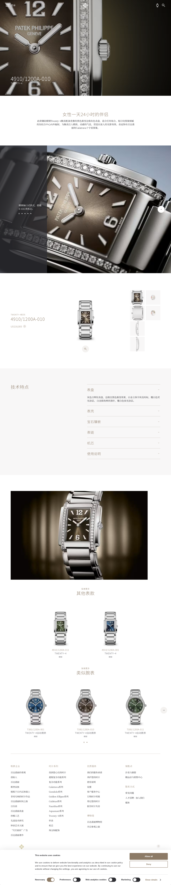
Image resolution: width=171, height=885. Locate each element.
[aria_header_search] (163, 5)
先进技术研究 (17, 820)
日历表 (14, 806)
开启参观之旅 (93, 826)
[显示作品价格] (24, 326)
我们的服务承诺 (94, 772)
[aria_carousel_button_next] (161, 209)
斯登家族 (15, 787)
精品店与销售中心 (133, 777)
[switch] (77, 880)
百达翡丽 (15, 782)
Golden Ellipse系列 (58, 796)
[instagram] (158, 846)
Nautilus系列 (55, 806)
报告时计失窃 (93, 806)
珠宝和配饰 (54, 830)
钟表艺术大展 (17, 825)
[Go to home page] (85, 5)
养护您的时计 (93, 777)
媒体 (127, 802)
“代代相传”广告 (19, 830)
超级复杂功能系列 (57, 777)
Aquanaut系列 (56, 811)
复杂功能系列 (55, 782)
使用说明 (91, 782)
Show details (151, 880)
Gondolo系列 (55, 791)
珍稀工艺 (15, 815)
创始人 (14, 777)
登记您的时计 (93, 801)
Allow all (149, 856)
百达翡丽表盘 (17, 811)
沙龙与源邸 (130, 772)
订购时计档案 (93, 796)
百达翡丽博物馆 (94, 822)
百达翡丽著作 (17, 835)
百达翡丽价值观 (18, 772)
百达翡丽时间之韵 (19, 801)
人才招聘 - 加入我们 (134, 797)
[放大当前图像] (85, 348)
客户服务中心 (93, 791)
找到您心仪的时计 (57, 772)
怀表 (51, 820)
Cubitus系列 (55, 801)
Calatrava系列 (56, 787)
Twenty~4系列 (56, 815)
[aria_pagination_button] (19, 213)
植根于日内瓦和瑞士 (20, 791)
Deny (148, 864)
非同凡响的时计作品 (20, 796)
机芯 (51, 825)
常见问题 (129, 793)
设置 (89, 787)
